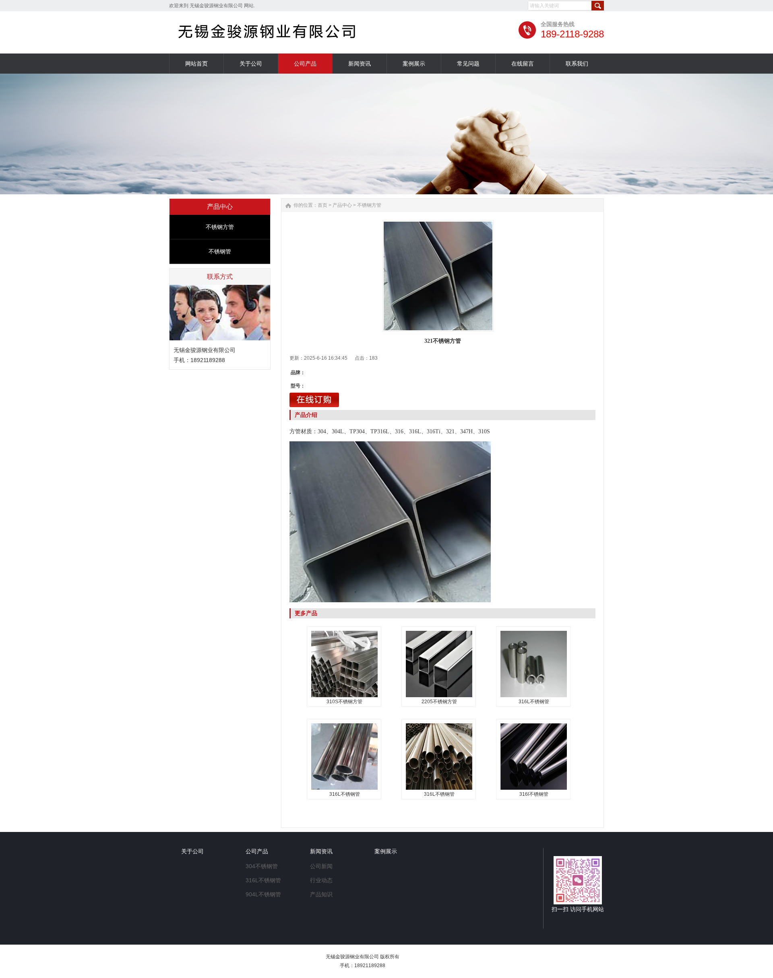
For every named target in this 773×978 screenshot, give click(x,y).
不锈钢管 (220, 251)
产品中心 (342, 205)
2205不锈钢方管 (439, 701)
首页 (322, 205)
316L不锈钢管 (534, 701)
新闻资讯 (321, 851)
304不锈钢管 (262, 866)
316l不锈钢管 (533, 794)
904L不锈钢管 (263, 894)
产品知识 (321, 894)
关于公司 (192, 851)
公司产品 (257, 851)
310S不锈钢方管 (344, 701)
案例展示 (385, 851)
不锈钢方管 (220, 227)
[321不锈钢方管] (438, 276)
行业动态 (321, 880)
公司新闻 (321, 866)
